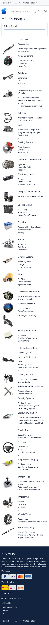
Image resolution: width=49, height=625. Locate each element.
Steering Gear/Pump (26, 452)
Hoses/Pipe (23, 66)
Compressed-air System (29, 191)
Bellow (21, 501)
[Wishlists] (39, 11)
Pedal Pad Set (24, 51)
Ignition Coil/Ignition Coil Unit (31, 420)
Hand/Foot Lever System (28, 367)
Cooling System (25, 204)
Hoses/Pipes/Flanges (27, 215)
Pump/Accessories (26, 311)
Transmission (24, 476)
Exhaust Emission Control (29, 296)
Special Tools (24, 430)
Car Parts (5, 613)
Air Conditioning (25, 56)
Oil (19, 80)
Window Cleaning (26, 527)
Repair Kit (22, 170)
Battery (21, 232)
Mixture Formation (26, 299)
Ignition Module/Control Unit (30, 423)
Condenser (22, 63)
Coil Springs (23, 469)
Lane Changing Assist (27, 408)
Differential (23, 78)
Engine (21, 239)
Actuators (22, 335)
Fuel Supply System (27, 303)
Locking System (25, 374)
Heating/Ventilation (27, 330)
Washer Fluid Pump (26, 532)
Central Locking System (28, 379)
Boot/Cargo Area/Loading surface (32, 48)
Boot (20, 361)
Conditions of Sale (9, 607)
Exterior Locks (24, 382)
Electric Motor (24, 135)
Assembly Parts (24, 261)
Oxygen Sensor (24, 267)
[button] (7, 2)
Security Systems (26, 398)
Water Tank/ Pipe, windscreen (30, 535)
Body (20, 125)
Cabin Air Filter (24, 281)
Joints (20, 103)
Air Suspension (24, 464)
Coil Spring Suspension (28, 467)
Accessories (23, 44)
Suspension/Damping (28, 459)
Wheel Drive (23, 496)
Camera (21, 179)
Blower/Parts (23, 341)
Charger (21, 264)
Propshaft (22, 83)
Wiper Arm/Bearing (26, 537)
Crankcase (22, 249)
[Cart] (34, 11)
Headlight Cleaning (27, 315)
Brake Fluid (23, 152)
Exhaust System (25, 257)
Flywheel (22, 164)
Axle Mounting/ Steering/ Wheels (30, 91)
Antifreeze (22, 212)
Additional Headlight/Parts (29, 129)
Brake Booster (24, 147)
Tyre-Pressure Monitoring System (32, 521)
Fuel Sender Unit (25, 308)
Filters (21, 274)
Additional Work (25, 391)
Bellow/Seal (23, 446)
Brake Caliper (23, 149)
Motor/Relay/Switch (26, 184)
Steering (22, 442)
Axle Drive (22, 73)
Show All (24, 39)
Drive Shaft (22, 504)
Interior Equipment (27, 357)
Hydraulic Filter (24, 284)
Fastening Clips (24, 364)
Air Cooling (22, 209)
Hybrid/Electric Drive (27, 348)
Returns (5, 610)
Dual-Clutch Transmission (29, 489)
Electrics (22, 222)
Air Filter (21, 279)
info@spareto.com (13, 598)
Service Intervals (25, 393)
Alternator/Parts (25, 229)
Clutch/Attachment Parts (29, 159)
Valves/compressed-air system (31, 196)
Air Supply (22, 244)
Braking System (25, 142)
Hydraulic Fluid (24, 167)
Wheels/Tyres (24, 514)
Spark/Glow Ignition (27, 412)
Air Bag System (24, 403)
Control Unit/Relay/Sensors (29, 417)
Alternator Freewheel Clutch (30, 117)
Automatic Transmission (28, 487)
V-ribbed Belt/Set (25, 120)
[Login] (44, 11)
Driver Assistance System (28, 405)
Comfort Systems (26, 174)
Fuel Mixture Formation (29, 291)
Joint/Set (21, 507)
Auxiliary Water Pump (27, 338)
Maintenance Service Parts (30, 386)
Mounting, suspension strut (30, 106)
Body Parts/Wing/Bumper (29, 132)
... (18, 68)
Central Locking (24, 181)
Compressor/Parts (25, 60)
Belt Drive (22, 113)
